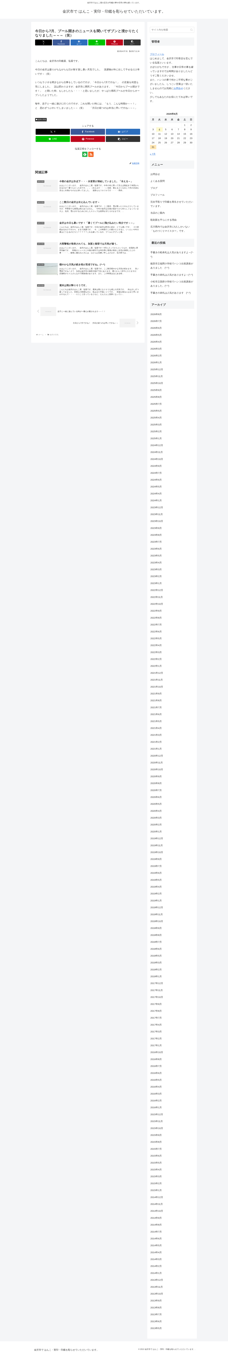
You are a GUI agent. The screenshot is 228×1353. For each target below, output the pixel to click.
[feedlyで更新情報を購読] (84, 154)
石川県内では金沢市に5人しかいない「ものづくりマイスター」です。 (170, 228)
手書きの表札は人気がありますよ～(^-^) (171, 274)
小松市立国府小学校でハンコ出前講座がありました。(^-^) (171, 283)
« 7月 (153, 154)
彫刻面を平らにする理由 (163, 220)
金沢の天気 (42, 119)
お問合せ (178, 88)
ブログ (154, 188)
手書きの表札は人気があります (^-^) (170, 293)
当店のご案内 (157, 213)
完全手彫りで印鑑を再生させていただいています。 (171, 204)
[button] (132, 42)
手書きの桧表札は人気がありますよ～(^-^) (171, 254)
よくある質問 (157, 181)
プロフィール (157, 54)
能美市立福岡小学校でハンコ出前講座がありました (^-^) (171, 265)
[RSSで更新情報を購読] (91, 154)
